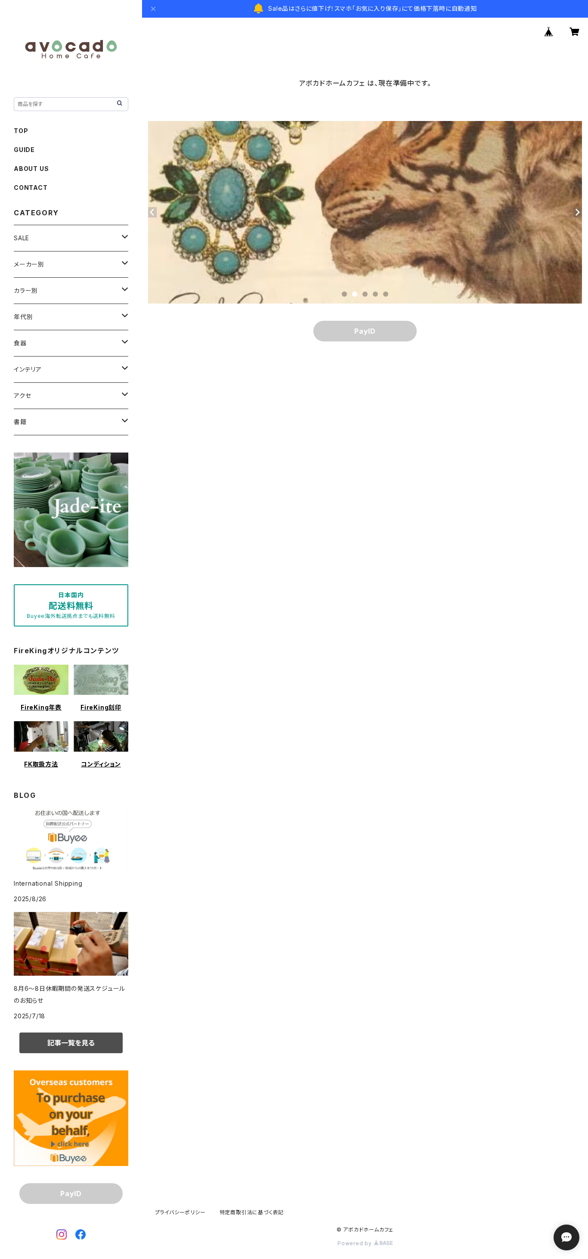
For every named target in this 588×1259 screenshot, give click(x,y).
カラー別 (26, 290)
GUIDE (24, 149)
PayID (365, 331)
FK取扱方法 (41, 764)
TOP (21, 130)
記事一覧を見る (71, 1043)
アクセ (22, 395)
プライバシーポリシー (180, 1212)
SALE (21, 238)
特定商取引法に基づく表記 (252, 1212)
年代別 (23, 316)
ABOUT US (31, 168)
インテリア (28, 369)
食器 (20, 343)
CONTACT (31, 187)
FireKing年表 (41, 707)
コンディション (101, 764)
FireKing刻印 (100, 707)
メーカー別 (29, 264)
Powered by (355, 1243)
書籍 (20, 421)
